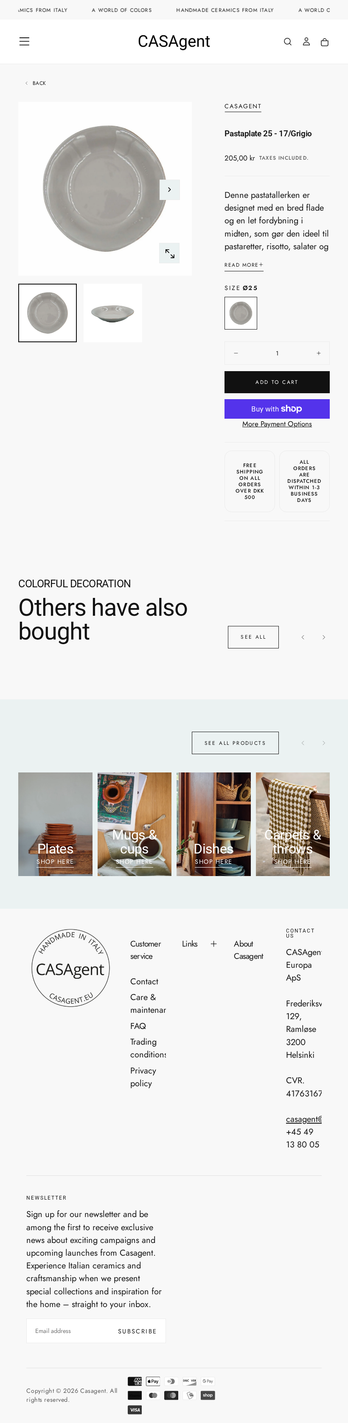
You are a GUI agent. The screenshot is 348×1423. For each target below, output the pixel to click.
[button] (24, 41)
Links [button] (189, 944)
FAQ (138, 1026)
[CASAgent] (70, 968)
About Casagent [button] (248, 950)
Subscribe (137, 1331)
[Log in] (306, 43)
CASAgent (243, 106)
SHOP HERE (55, 861)
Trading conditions (148, 1048)
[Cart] (325, 42)
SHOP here (213, 861)
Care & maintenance (148, 1003)
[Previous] (303, 637)
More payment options (277, 424)
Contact (144, 981)
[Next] (323, 637)
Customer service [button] (145, 950)
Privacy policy (143, 1077)
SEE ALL (253, 637)
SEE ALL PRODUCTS (235, 743)
